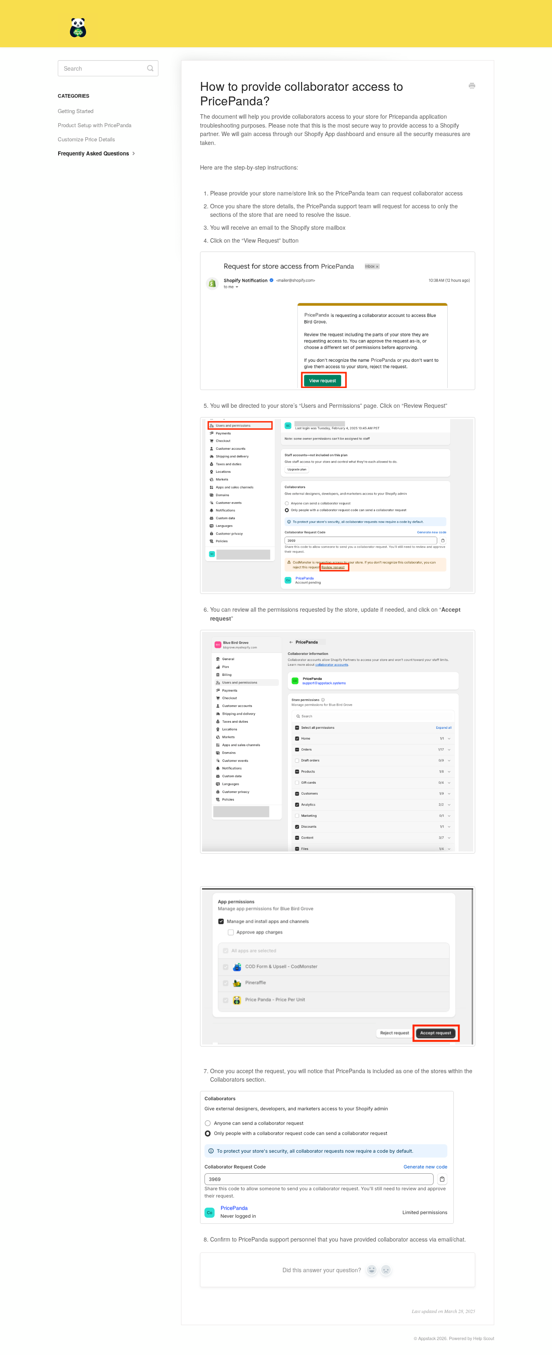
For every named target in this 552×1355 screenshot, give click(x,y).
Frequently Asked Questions (94, 153)
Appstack (427, 1338)
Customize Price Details (86, 139)
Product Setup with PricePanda (94, 125)
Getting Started (75, 111)
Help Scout (483, 1338)
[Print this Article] (472, 86)
